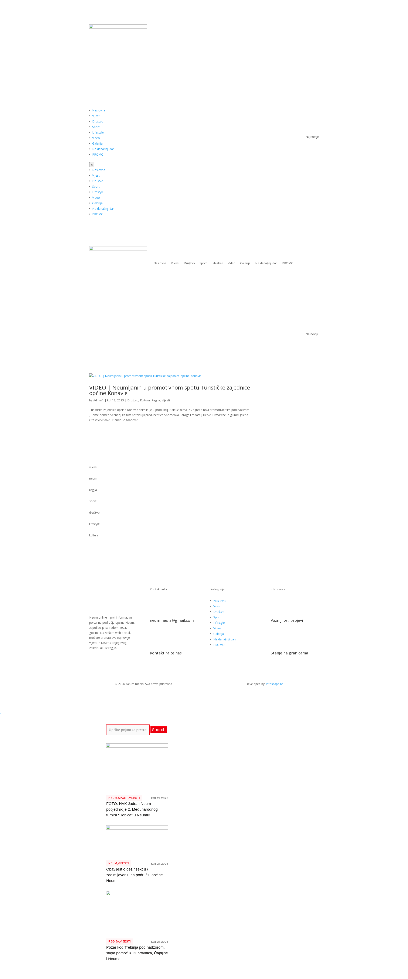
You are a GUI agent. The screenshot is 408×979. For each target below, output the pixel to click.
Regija (156, 400)
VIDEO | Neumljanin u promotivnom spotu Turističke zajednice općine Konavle (169, 390)
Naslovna (98, 110)
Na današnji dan (103, 149)
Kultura (145, 400)
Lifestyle (98, 132)
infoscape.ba (274, 684)
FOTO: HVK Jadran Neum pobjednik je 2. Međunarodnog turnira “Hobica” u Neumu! (132, 809)
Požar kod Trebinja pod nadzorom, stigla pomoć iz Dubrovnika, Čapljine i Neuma (137, 953)
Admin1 (98, 400)
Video (96, 138)
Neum (112, 797)
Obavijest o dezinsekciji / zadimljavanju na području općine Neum (134, 875)
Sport (96, 127)
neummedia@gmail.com (172, 620)
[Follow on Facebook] (298, 27)
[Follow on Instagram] (315, 27)
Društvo (97, 121)
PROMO (97, 154)
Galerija (97, 143)
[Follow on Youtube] (306, 27)
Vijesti (96, 116)
